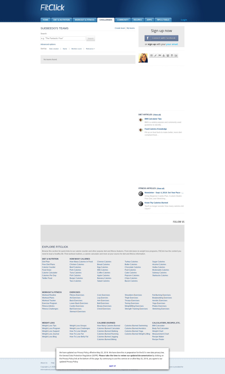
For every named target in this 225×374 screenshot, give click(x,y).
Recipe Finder (158, 339)
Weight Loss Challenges (80, 328)
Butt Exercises (103, 303)
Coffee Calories (103, 273)
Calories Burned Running (107, 334)
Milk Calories (102, 270)
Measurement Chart (160, 334)
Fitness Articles (48, 306)
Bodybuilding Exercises (162, 298)
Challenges (105, 20)
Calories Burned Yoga (134, 331)
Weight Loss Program (51, 328)
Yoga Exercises (158, 303)
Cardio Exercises (77, 306)
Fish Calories (75, 275)
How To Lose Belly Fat (79, 337)
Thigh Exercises (131, 298)
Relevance (90, 49)
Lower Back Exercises (79, 303)
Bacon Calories (131, 281)
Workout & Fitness (84, 20)
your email (172, 44)
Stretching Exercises (160, 309)
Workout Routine (49, 295)
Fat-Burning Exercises (161, 295)
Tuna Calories (75, 273)
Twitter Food (47, 278)
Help (52, 363)
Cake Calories (131, 273)
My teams (131, 28)
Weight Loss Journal (50, 334)
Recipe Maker (158, 337)
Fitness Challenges (50, 309)
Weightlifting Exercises (134, 306)
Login (184, 20)
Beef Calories (75, 267)
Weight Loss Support (50, 331)
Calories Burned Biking (106, 339)
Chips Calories (131, 278)
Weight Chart (157, 331)
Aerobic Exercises (159, 300)
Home (45, 20)
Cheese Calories (104, 262)
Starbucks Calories (160, 275)
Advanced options (48, 44)
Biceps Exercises (104, 306)
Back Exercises (76, 300)
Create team (120, 28)
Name (65, 49)
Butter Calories (131, 264)
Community (123, 20)
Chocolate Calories (133, 267)
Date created (53, 49)
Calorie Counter (48, 267)
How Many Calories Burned (108, 326)
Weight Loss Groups (78, 326)
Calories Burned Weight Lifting (137, 334)
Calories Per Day (49, 275)
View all (157, 115)
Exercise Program (49, 303)
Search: (44, 34)
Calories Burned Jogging (107, 337)
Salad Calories (103, 281)
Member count (76, 49)
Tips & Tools (163, 20)
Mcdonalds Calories (160, 270)
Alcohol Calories (159, 264)
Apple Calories (103, 275)
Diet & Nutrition (61, 20)
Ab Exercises (75, 298)
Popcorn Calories (132, 275)
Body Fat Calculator (160, 328)
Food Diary (46, 270)
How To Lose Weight (78, 331)
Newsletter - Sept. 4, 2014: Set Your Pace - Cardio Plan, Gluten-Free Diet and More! (164, 193)
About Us (44, 363)
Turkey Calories (131, 262)
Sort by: (44, 49)
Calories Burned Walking (107, 331)
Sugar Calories (158, 262)
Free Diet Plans (48, 264)
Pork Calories (75, 270)
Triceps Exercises (132, 300)
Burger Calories (76, 278)
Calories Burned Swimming (136, 326)
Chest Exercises (104, 309)
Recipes (138, 20)
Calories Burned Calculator (108, 328)
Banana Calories (104, 278)
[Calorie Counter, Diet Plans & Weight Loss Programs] (53, 7)
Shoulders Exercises (133, 295)
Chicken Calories (77, 264)
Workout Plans (48, 298)
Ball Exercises (75, 309)
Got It (112, 366)
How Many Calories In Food (81, 262)
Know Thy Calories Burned (156, 203)
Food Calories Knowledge (156, 129)
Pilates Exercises (159, 306)
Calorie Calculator (49, 273)
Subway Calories (159, 273)
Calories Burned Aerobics (135, 328)
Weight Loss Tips (49, 326)
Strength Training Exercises (136, 309)
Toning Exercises (132, 303)
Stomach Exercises (78, 311)
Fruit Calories (130, 270)
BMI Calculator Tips (153, 119)
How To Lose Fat (77, 334)
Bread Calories (103, 264)
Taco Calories (75, 281)
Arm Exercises (103, 300)
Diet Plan (46, 262)
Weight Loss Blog (49, 337)
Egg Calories (102, 267)
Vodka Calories (158, 267)
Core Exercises (103, 295)
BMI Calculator (158, 326)
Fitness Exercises (77, 295)
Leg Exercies (102, 298)
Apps (149, 20)
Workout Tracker (49, 300)
